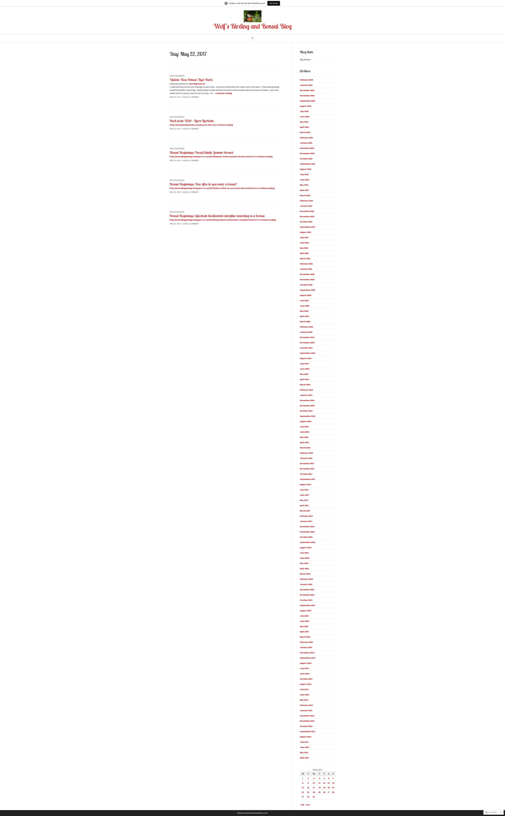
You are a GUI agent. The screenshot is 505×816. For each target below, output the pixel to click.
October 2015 (306, 600)
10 (314, 783)
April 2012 (304, 757)
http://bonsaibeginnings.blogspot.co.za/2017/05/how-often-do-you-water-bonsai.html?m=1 (214, 188)
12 (324, 783)
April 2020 (304, 316)
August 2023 (305, 106)
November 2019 (307, 342)
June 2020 (304, 305)
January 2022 (306, 206)
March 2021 (305, 258)
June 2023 (304, 116)
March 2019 (305, 384)
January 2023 (306, 142)
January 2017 (306, 521)
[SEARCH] (252, 38)
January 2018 (306, 458)
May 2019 (304, 374)
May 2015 (304, 626)
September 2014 (307, 658)
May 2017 (304, 500)
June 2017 (304, 495)
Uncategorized (177, 76)
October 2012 (306, 726)
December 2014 (307, 652)
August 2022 (305, 169)
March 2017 (305, 510)
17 (314, 787)
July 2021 (304, 237)
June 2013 (304, 694)
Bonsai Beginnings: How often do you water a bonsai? (203, 184)
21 (333, 787)
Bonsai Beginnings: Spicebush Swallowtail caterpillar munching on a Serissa (217, 216)
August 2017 (305, 484)
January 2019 (306, 395)
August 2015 (305, 610)
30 (308, 796)
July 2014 (304, 668)
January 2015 (306, 647)
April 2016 (304, 568)
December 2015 (307, 589)
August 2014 (305, 663)
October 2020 (306, 284)
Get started (273, 3)
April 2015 (304, 631)
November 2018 (307, 405)
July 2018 (304, 426)
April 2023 (304, 127)
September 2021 (307, 227)
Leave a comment (191, 97)
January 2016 (306, 584)
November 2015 (307, 594)
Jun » (308, 804)
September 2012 (307, 731)
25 (319, 792)
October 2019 (306, 347)
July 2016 (304, 552)
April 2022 (304, 190)
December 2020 (307, 274)
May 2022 (304, 185)
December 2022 (307, 148)
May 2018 (304, 437)
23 (308, 792)
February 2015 (306, 642)
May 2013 (304, 700)
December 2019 (307, 337)
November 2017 (307, 468)
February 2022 (306, 200)
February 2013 (306, 705)
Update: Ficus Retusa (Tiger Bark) (191, 80)
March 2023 (305, 132)
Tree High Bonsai (196, 83)
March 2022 (305, 195)
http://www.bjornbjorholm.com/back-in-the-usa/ (193, 124)
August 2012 (305, 736)
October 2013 (306, 679)
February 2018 (306, 453)
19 (324, 787)
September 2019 (307, 353)
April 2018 (304, 442)
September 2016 (307, 542)
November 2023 (307, 95)
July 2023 (304, 111)
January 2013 (306, 710)
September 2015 (307, 605)
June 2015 (304, 621)
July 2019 (304, 363)
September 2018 (307, 416)
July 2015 (304, 615)
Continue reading (223, 93)
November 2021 (307, 216)
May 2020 (304, 311)
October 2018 (306, 411)
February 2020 (306, 326)
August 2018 (305, 421)
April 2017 (304, 505)
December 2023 (307, 90)
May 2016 (304, 563)
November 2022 (307, 153)
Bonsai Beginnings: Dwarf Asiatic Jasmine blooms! (201, 152)
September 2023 (307, 100)
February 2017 (306, 516)
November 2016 (307, 531)
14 (333, 783)
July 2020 (304, 300)
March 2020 (305, 321)
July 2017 (304, 489)
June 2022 (304, 179)
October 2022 (306, 158)
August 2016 (305, 547)
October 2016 (306, 537)
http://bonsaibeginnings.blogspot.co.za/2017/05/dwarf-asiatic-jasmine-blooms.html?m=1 (213, 156)
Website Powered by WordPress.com (252, 813)
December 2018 (307, 400)
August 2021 (305, 232)
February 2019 (306, 389)
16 (308, 787)
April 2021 (304, 253)
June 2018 (304, 432)
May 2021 (304, 248)
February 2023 (306, 137)
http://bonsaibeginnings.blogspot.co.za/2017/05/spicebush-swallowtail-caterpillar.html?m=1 (214, 219)
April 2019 (304, 379)
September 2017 (307, 479)
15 (303, 787)
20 (329, 787)
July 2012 (304, 742)
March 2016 (305, 573)
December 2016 (307, 526)
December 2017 (307, 463)
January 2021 (306, 269)
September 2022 (307, 164)
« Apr (302, 804)
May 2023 (304, 121)
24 (314, 792)
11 (319, 783)
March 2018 (305, 447)
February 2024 (306, 79)
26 (324, 792)
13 (329, 783)
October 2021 (306, 221)
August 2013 (305, 684)
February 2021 (306, 263)
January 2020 (306, 332)
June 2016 (304, 558)
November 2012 (307, 721)
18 (319, 787)
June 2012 (304, 747)
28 (333, 792)
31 (314, 796)
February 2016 (306, 579)
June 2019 (304, 368)
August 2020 (305, 295)
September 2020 (307, 290)
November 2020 (307, 279)
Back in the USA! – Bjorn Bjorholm (192, 121)
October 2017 (306, 474)
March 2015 (305, 636)
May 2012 (304, 752)
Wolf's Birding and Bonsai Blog (253, 26)
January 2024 (306, 85)
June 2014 (304, 673)
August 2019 (305, 358)
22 (303, 792)
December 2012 (307, 715)
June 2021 (304, 242)
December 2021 (307, 211)
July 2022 (304, 174)
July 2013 (304, 689)
